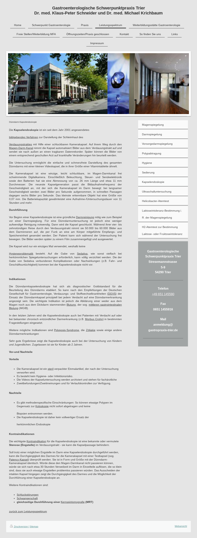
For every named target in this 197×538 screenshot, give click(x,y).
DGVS (112, 293)
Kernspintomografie (73, 502)
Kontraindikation (36, 441)
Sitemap (34, 526)
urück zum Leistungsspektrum (28, 511)
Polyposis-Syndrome (66, 330)
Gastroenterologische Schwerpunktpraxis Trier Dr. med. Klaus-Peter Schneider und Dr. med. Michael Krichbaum (98, 10)
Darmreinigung (85, 217)
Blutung (71, 304)
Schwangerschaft (27, 498)
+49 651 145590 (163, 294)
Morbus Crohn (94, 319)
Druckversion (20, 526)
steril (50, 368)
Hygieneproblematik (21, 253)
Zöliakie (90, 330)
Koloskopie (42, 406)
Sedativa (82, 253)
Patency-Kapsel (18, 459)
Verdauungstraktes (20, 144)
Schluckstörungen (27, 494)
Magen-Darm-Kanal (21, 148)
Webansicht (181, 526)
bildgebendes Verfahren (23, 137)
